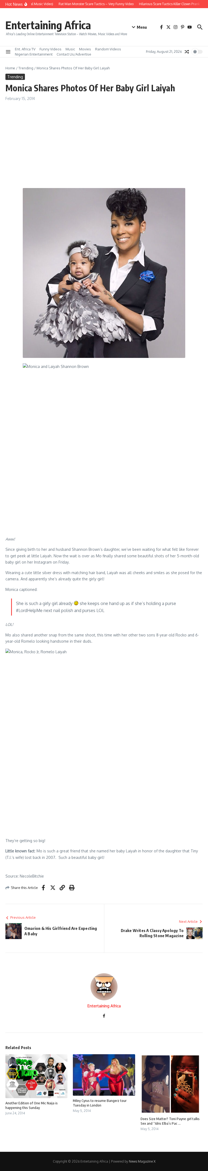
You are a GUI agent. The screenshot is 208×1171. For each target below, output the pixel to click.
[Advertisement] (104, 142)
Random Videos (108, 49)
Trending (25, 68)
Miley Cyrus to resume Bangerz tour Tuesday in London (99, 1102)
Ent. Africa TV (25, 49)
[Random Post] (187, 52)
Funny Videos (50, 49)
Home (10, 68)
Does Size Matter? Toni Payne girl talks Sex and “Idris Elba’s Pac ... (170, 1121)
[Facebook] (104, 1016)
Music (70, 49)
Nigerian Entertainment (34, 54)
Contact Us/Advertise (74, 54)
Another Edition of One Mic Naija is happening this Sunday (31, 1105)
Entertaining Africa (48, 25)
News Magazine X (142, 1161)
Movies (85, 49)
